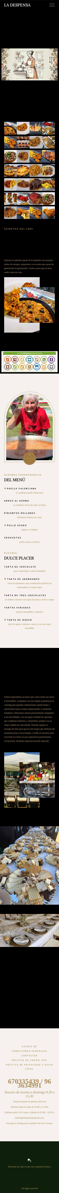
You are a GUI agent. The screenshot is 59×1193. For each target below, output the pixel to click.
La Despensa (17, 5)
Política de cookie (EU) (29, 1060)
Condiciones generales (29, 1051)
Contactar (29, 1055)
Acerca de (29, 1046)
